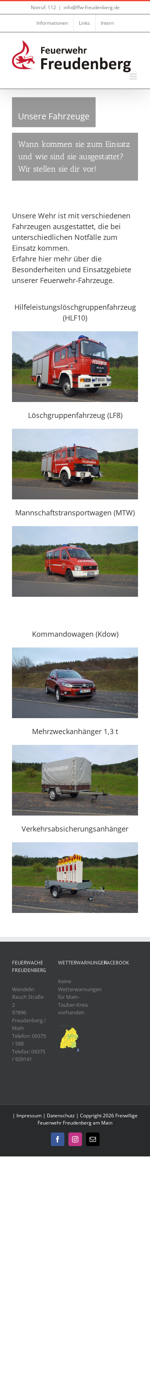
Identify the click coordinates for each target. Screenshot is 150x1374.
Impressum (29, 1115)
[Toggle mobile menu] (134, 76)
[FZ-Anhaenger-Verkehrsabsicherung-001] (75, 844)
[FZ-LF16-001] (75, 333)
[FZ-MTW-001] (75, 528)
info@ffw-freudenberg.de (92, 7)
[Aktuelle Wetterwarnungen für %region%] (69, 1027)
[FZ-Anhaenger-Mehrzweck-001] (75, 747)
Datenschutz (61, 1115)
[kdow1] (75, 649)
